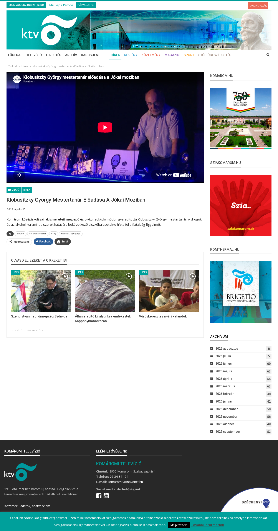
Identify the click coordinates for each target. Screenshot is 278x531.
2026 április (223, 379)
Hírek (115, 55)
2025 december (226, 409)
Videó (15, 189)
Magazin (172, 55)
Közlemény (151, 55)
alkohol (20, 233)
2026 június (223, 363)
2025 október (224, 424)
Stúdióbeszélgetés (214, 55)
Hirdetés (53, 55)
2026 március (225, 386)
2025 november (226, 416)
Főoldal (15, 55)
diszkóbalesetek (37, 233)
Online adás (258, 6)
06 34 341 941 (120, 476)
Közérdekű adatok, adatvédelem (27, 506)
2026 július (223, 356)
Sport (189, 55)
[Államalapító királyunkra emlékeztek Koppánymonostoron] (105, 291)
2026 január (223, 401)
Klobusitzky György (70, 233)
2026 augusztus (226, 348)
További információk (207, 525)
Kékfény (130, 55)
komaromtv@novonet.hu (125, 482)
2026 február (224, 394)
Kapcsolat (90, 55)
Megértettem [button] (178, 525)
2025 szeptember (227, 431)
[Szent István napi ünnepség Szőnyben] (41, 291)
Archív (71, 55)
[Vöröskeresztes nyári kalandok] (169, 291)
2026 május (223, 371)
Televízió (34, 55)
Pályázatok (86, 5)
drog (53, 233)
